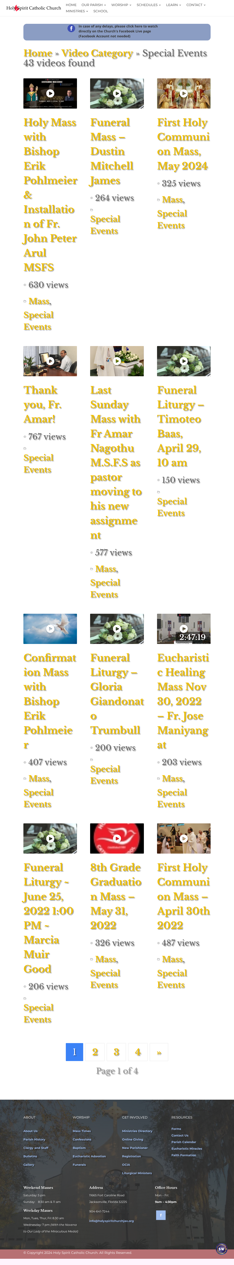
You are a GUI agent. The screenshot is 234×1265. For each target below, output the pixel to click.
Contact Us (179, 1135)
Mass (38, 301)
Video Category (97, 53)
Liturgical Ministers (137, 1173)
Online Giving (132, 1139)
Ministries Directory (137, 1131)
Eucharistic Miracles (186, 1148)
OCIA (126, 1164)
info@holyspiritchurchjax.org (111, 1221)
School (100, 11)
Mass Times (82, 1131)
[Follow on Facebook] (161, 1215)
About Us (30, 1131)
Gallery (28, 1164)
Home (71, 5)
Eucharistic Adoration (89, 1156)
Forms (176, 1129)
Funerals (79, 1164)
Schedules (147, 5)
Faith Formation (183, 1155)
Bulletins (30, 1156)
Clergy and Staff (35, 1148)
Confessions (82, 1139)
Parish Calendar (183, 1142)
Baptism (79, 1148)
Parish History (34, 1139)
